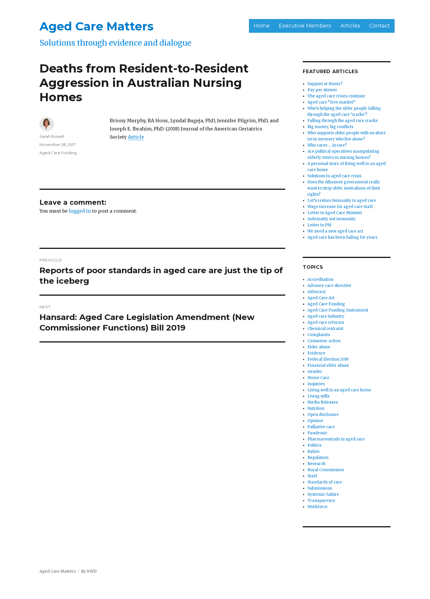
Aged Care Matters (96, 26)
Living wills (318, 396)
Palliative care (321, 426)
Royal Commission (325, 469)
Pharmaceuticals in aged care (336, 439)
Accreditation (320, 279)
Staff (312, 476)
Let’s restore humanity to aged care (341, 200)
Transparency (321, 500)
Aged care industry (325, 316)
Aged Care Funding (58, 152)
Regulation (317, 457)
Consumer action (323, 340)
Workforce (317, 506)
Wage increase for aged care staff (340, 206)
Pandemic (317, 433)
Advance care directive (329, 285)
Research (316, 463)
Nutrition (315, 408)
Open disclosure (323, 414)
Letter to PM (319, 225)
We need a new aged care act (335, 231)
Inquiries (316, 383)
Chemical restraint (325, 328)
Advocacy (316, 291)
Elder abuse (318, 347)
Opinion (315, 420)
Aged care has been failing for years (342, 237)
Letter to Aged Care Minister (334, 212)
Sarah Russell (51, 136)
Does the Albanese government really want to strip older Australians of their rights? (344, 188)
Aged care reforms (325, 322)
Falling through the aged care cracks (342, 120)
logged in (80, 211)
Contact (379, 26)
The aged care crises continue (336, 96)
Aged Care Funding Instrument (337, 310)
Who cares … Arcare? (327, 145)
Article (136, 137)
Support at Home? (325, 83)
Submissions (319, 488)
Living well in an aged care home (339, 390)
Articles (350, 26)
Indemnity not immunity (331, 218)
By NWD (89, 571)
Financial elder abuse (328, 365)
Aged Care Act (321, 297)
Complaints (318, 334)
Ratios (313, 451)
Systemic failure (323, 494)
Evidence (316, 353)
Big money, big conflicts (330, 126)
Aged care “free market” (331, 102)
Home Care (318, 377)
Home (262, 26)
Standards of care (324, 482)
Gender (314, 371)
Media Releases (322, 402)
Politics (314, 445)
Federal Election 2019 (327, 359)
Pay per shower (322, 89)
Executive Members (305, 26)
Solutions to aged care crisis (334, 175)
